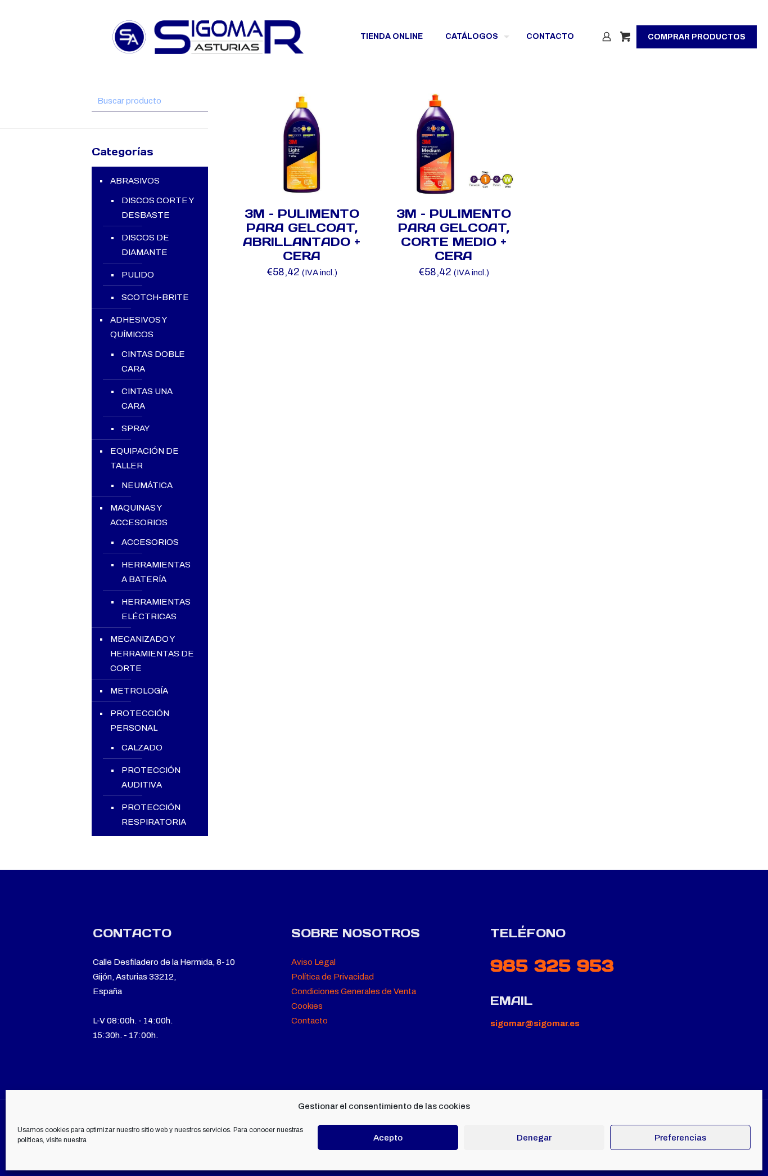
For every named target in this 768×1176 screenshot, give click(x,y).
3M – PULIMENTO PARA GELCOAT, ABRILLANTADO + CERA (301, 234)
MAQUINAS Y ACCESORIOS (139, 515)
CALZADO (141, 747)
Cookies (307, 1005)
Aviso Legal (313, 962)
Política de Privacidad (332, 976)
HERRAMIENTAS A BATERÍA (156, 572)
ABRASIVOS (135, 180)
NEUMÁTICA (147, 485)
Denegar (534, 1137)
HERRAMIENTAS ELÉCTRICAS (156, 609)
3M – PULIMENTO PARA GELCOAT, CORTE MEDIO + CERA (453, 234)
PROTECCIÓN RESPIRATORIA (153, 814)
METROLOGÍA (139, 690)
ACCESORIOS (150, 542)
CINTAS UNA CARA (147, 398)
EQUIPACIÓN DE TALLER (144, 458)
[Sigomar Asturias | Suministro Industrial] (208, 36)
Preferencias (680, 1137)
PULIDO (137, 274)
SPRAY (135, 428)
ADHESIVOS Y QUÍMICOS (138, 327)
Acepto (388, 1137)
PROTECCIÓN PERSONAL (139, 720)
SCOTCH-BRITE (155, 297)
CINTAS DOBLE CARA (153, 361)
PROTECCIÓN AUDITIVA (150, 777)
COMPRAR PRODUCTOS (697, 37)
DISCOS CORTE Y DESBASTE (157, 208)
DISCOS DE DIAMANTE (145, 245)
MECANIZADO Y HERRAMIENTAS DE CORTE (152, 653)
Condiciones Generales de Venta (353, 991)
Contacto (309, 1020)
